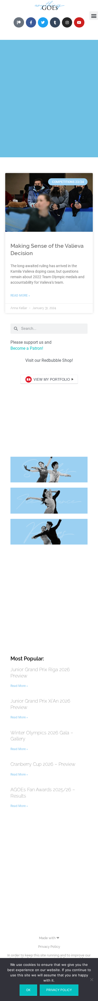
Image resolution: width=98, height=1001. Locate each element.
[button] (93, 15)
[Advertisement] (49, 108)
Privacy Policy (49, 947)
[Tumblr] (55, 22)
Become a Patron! (26, 348)
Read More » (20, 295)
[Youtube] (79, 22)
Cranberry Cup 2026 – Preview (42, 764)
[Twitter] (43, 22)
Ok (28, 990)
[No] (91, 979)
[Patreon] (19, 22)
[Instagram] (67, 22)
